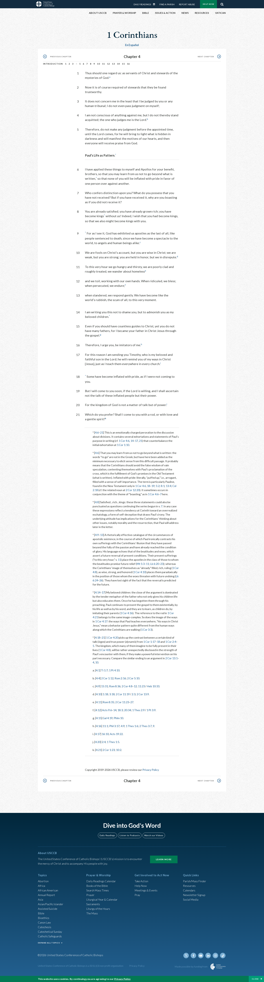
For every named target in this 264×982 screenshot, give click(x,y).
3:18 (112, 694)
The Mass (92, 913)
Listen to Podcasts (130, 835)
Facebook (193, 955)
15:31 (104, 686)
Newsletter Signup (194, 895)
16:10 (105, 734)
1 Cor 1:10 (123, 445)
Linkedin (208, 955)
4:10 (98, 694)
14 (118, 63)
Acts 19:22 (116, 734)
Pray (137, 895)
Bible (41, 913)
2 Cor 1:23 (109, 750)
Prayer (90, 895)
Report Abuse (187, 4)
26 (100, 580)
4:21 (98, 750)
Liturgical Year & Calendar (101, 899)
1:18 (105, 694)
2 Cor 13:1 (171, 658)
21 (101, 432)
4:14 (97, 592)
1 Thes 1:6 (132, 726)
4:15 (98, 718)
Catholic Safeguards (50, 936)
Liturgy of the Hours (98, 908)
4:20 (97, 742)
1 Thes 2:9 (138, 710)
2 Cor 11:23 (122, 702)
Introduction (53, 63)
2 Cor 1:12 (107, 678)
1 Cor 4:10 (139, 572)
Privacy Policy (150, 769)
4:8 (97, 502)
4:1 (98, 670)
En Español (132, 45)
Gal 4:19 (107, 718)
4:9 (97, 535)
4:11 (98, 702)
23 (161, 563)
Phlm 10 (118, 718)
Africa (41, 885)
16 (128, 63)
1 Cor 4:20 (112, 637)
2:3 (133, 694)
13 (113, 63)
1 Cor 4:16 (126, 613)
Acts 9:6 (107, 710)
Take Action (141, 881)
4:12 (98, 710)
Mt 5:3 (141, 563)
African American (48, 890)
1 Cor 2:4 (170, 641)
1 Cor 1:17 (149, 641)
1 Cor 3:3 (146, 629)
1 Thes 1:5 (113, 742)
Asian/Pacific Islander (50, 904)
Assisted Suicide (47, 908)
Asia (40, 899)
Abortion (43, 881)
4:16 (98, 726)
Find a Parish (167, 4)
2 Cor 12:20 (132, 490)
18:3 (120, 710)
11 (103, 63)
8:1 (163, 486)
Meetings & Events (146, 890)
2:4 (104, 742)
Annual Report (46, 895)
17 (136, 440)
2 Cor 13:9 (143, 694)
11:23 (141, 686)
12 (108, 63)
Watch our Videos (153, 835)
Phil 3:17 (114, 726)
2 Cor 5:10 (133, 678)
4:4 (98, 678)
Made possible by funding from (191, 966)
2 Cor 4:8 (127, 686)
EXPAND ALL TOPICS (49, 943)
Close (255, 979)
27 (131, 702)
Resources (189, 885)
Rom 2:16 (120, 678)
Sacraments (93, 904)
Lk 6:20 (154, 563)
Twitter (186, 955)
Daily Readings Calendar (155, 4)
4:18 (97, 637)
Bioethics (43, 918)
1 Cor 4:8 (104, 650)
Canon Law (44, 922)
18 (148, 486)
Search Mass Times (97, 890)
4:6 (97, 432)
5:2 (158, 486)
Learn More (164, 859)
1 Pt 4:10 (114, 670)
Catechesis (44, 927)
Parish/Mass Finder (194, 881)
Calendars (189, 890)
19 (152, 486)
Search (222, 3)
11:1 (105, 726)
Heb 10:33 (153, 686)
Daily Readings (142, 4)
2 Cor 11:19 (123, 694)
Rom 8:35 (108, 702)
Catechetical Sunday (50, 931)
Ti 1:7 (104, 670)
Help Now (208, 4)
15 (123, 63)
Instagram (215, 955)
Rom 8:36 (114, 686)
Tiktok (223, 955)
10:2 (118, 750)
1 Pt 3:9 (151, 710)
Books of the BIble (97, 885)
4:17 (97, 734)
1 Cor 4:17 (101, 621)
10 (98, 63)
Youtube (201, 955)
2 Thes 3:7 (145, 726)
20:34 (127, 710)
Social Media (190, 899)
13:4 (168, 486)
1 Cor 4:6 (124, 440)
